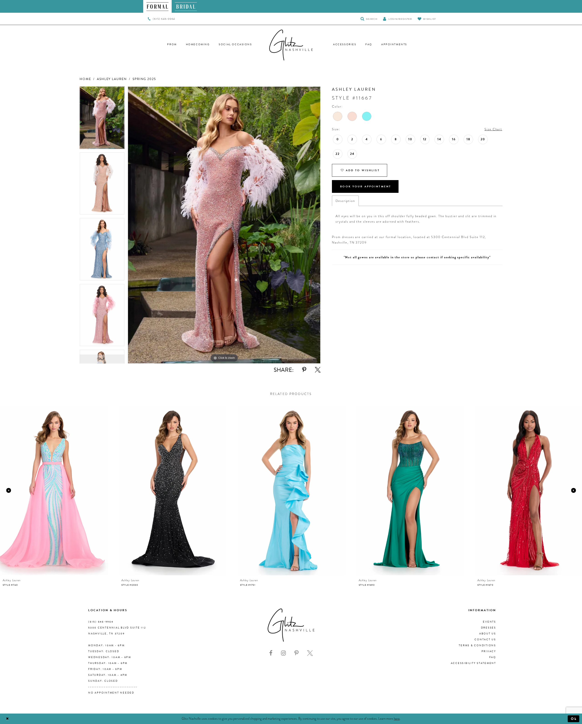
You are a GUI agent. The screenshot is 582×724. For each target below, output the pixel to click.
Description (345, 201)
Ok (574, 718)
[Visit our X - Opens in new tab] (310, 653)
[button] (397, 19)
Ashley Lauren (112, 79)
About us (487, 634)
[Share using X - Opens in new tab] (318, 369)
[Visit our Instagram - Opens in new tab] (283, 653)
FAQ (492, 657)
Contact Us (485, 639)
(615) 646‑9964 (100, 622)
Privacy (489, 651)
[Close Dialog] (7, 719)
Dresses (488, 628)
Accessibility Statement (473, 663)
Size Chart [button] (493, 129)
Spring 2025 (144, 79)
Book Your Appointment (365, 186)
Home (85, 79)
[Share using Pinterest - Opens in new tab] (304, 369)
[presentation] (54, 490)
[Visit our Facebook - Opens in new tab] (270, 653)
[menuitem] (157, 6)
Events (489, 622)
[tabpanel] (102, 119)
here (397, 718)
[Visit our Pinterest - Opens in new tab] (296, 653)
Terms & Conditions (477, 645)
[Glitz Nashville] (291, 45)
